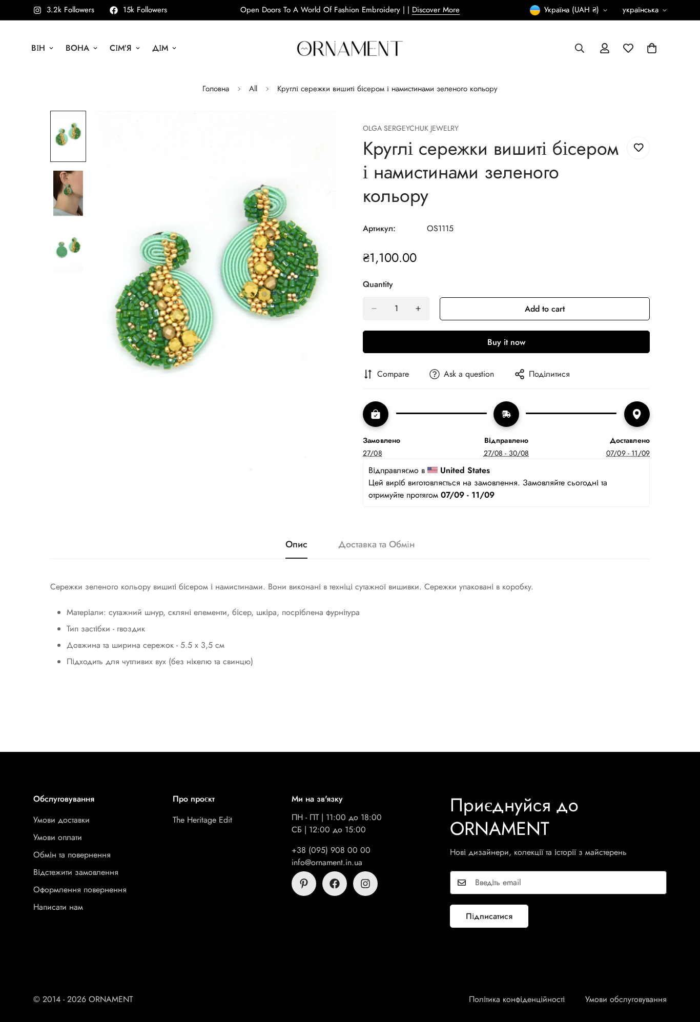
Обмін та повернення (72, 855)
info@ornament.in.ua (327, 862)
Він (38, 48)
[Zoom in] (315, 132)
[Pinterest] (304, 883)
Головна (215, 88)
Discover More (436, 9)
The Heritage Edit (202, 820)
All (253, 88)
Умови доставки (61, 820)
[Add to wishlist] (638, 147)
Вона (77, 48)
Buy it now (506, 342)
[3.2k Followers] (365, 883)
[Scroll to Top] (680, 966)
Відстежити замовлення (75, 872)
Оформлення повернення (80, 889)
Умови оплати (57, 837)
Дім (160, 48)
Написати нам (58, 907)
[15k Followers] (334, 883)
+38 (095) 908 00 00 (331, 850)
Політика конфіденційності (517, 999)
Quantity (378, 284)
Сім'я (121, 48)
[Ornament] (350, 48)
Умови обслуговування (626, 999)
